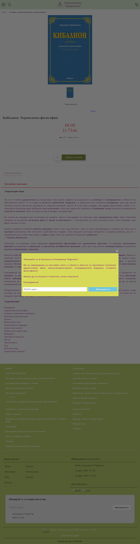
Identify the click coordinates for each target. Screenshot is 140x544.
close (117, 251)
